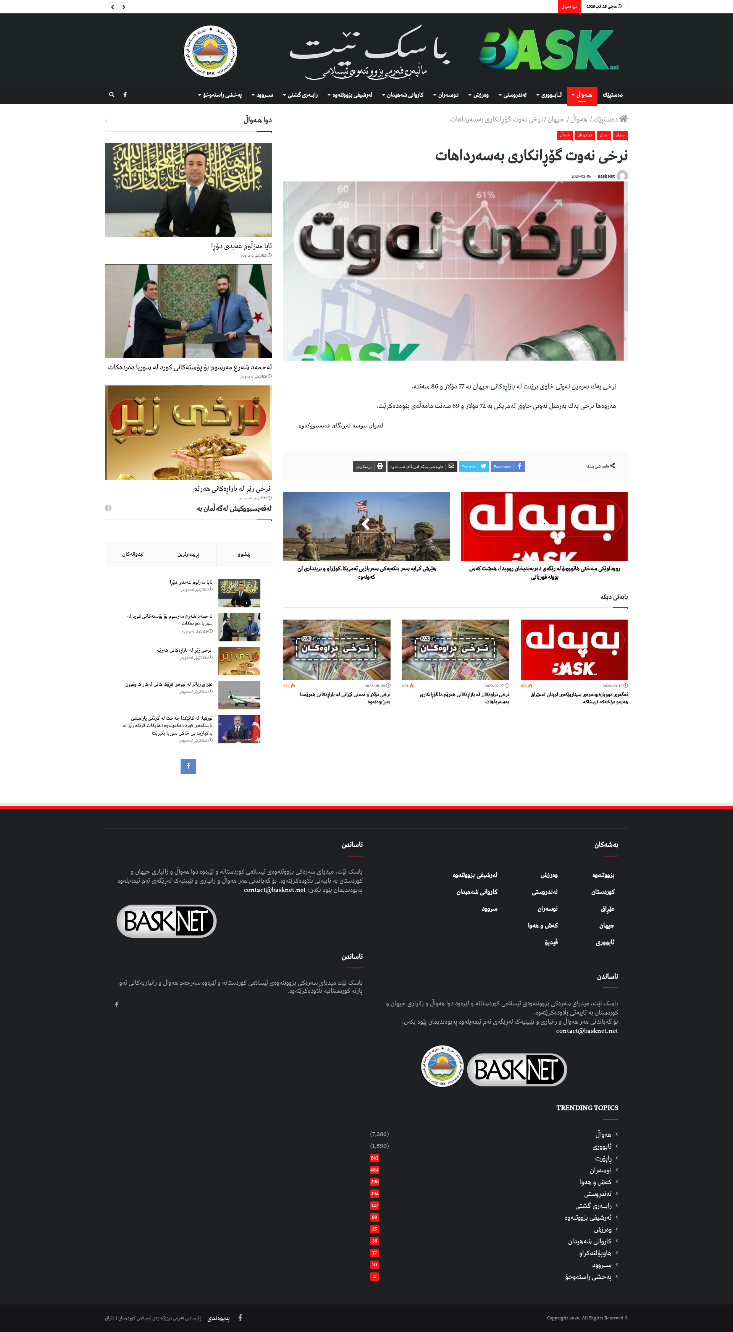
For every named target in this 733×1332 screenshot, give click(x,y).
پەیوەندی (218, 1318)
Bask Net (606, 176)
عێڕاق (608, 909)
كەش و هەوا (596, 1182)
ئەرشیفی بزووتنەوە (475, 875)
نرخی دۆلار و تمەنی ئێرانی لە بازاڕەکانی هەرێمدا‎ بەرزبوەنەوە (345, 698)
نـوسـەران (448, 95)
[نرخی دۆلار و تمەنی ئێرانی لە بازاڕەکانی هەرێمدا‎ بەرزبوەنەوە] (337, 650)
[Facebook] (125, 95)
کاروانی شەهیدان (477, 892)
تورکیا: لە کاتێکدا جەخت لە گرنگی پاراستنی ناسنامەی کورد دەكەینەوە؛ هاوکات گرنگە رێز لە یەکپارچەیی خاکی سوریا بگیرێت (168, 726)
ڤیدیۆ (551, 942)
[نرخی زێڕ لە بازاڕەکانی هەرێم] (188, 432)
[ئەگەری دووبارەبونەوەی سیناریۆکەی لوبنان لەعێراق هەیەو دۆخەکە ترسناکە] (574, 650)
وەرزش (481, 95)
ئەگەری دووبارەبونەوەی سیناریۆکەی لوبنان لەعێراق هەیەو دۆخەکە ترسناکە (579, 698)
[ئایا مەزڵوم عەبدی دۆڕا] (188, 190)
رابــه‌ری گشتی (303, 95)
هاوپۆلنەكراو (595, 1253)
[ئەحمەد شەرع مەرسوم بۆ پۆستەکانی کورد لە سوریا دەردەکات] (188, 311)
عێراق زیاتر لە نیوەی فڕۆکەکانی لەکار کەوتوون (169, 684)
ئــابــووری (551, 95)
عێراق (604, 135)
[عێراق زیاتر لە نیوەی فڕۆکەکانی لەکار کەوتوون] (239, 695)
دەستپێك (613, 95)
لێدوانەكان (133, 554)
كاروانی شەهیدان (405, 95)
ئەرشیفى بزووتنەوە (352, 95)
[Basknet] (544, 50)
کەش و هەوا (543, 925)
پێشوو (244, 554)
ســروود (265, 95)
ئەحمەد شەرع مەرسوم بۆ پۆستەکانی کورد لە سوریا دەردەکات (190, 367)
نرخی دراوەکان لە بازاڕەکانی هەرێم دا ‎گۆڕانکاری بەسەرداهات (464, 698)
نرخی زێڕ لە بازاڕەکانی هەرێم (232, 488)
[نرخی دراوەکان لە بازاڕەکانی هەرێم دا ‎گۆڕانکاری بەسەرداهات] (455, 650)
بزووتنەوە (604, 875)
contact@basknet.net (587, 1031)
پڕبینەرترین (188, 554)
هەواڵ (579, 119)
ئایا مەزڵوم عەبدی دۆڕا (241, 246)
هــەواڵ (584, 95)
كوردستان (585, 135)
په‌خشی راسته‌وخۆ (222, 95)
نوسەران (548, 909)
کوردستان (603, 892)
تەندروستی (515, 95)
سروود (489, 909)
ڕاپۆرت (603, 1158)
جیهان (556, 119)
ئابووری (605, 942)
